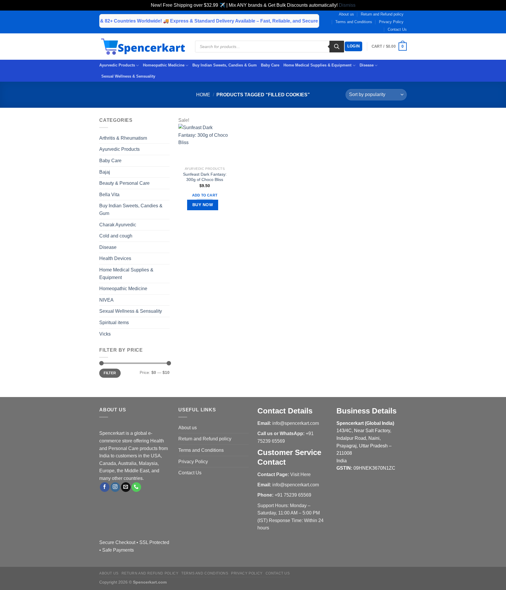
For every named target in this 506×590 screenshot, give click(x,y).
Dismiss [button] (347, 5)
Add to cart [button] (205, 195)
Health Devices (115, 258)
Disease (367, 65)
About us (346, 14)
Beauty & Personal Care (124, 183)
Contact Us (397, 29)
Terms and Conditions (353, 22)
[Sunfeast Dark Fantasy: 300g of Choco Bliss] (204, 143)
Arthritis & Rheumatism (123, 138)
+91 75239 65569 (293, 494)
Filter (110, 373)
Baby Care (270, 65)
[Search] (336, 46)
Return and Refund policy (382, 14)
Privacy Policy (391, 22)
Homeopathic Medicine (163, 65)
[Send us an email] (126, 487)
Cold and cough (115, 235)
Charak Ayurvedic (117, 224)
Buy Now (202, 204)
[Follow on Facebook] (105, 487)
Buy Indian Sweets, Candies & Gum (224, 65)
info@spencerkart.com (295, 423)
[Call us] (136, 487)
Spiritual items (114, 322)
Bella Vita (109, 194)
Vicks (105, 333)
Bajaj (104, 172)
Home (203, 94)
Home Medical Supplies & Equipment (317, 65)
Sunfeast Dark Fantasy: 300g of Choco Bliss (205, 177)
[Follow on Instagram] (115, 487)
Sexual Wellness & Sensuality (128, 76)
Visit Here (300, 474)
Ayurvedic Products (117, 65)
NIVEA (106, 299)
